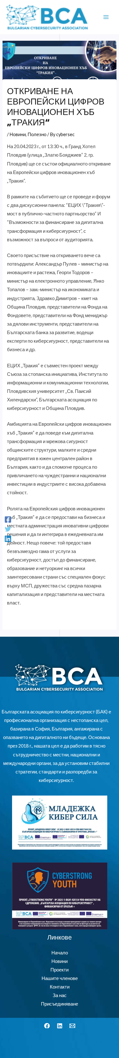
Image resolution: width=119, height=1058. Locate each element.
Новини (18, 134)
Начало (59, 952)
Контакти (59, 986)
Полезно (37, 134)
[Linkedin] (8, 538)
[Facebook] (8, 519)
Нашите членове (60, 978)
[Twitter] (8, 529)
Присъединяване (59, 1004)
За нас (60, 995)
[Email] (72, 1026)
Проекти (59, 969)
